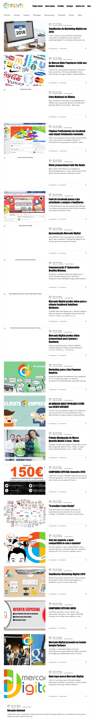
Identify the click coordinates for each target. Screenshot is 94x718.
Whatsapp (37, 15)
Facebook (61, 15)
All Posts (7, 15)
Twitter (71, 15)
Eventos (17, 15)
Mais (80, 15)
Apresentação (49, 15)
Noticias (26, 15)
